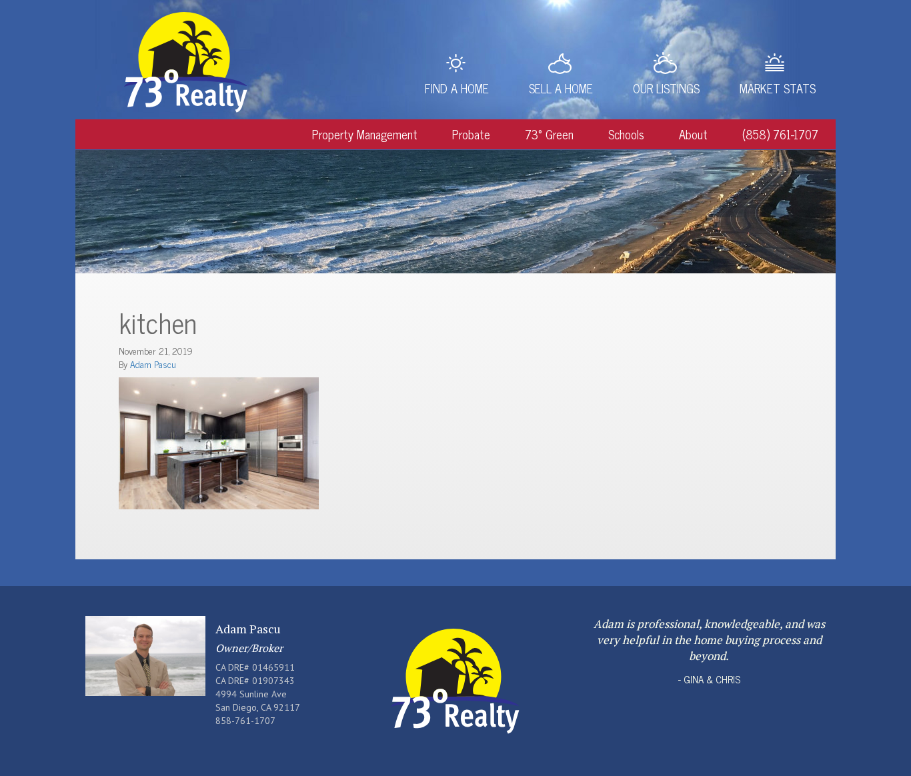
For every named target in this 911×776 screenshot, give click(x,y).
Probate (471, 134)
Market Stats (778, 88)
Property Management (364, 134)
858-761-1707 (245, 721)
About (693, 134)
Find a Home (457, 88)
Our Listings (666, 88)
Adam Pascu (153, 363)
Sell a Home (561, 88)
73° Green (549, 134)
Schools (626, 134)
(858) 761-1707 (780, 134)
